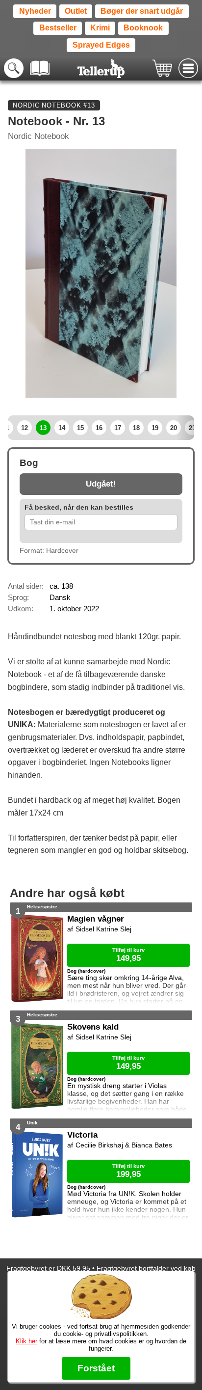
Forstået (96, 1368)
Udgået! (101, 484)
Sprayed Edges (101, 45)
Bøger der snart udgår (142, 11)
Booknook (143, 28)
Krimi (100, 28)
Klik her (26, 1341)
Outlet (76, 11)
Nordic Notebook (38, 136)
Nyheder (35, 11)
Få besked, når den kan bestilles (79, 507)
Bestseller (57, 28)
